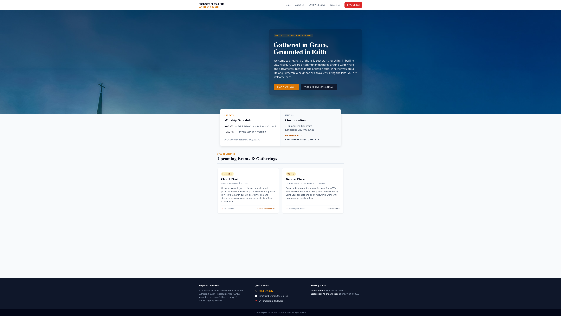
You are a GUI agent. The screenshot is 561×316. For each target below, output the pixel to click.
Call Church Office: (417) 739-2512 (302, 139)
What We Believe (317, 5)
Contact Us (335, 5)
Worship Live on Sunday (320, 86)
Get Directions (293, 135)
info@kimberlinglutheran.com (274, 295)
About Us (299, 5)
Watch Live (354, 6)
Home (288, 5)
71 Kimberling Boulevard (271, 300)
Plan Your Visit (288, 86)
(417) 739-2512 (266, 290)
